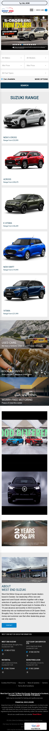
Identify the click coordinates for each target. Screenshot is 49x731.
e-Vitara (7, 223)
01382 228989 (34, 668)
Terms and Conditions (26, 686)
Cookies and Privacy (8, 683)
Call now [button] (25, 3)
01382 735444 (9, 668)
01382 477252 (9, 650)
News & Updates (33, 683)
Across (7, 179)
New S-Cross (10, 137)
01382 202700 (34, 652)
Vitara (6, 310)
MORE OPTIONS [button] (41, 79)
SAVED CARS (41, 10)
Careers (45, 683)
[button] (13, 44)
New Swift (8, 267)
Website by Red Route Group (33, 720)
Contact (9, 625)
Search (24, 85)
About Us (21, 683)
